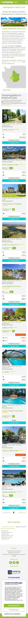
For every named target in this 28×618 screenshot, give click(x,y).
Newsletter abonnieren (14, 552)
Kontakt (14, 556)
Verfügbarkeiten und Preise (14, 140)
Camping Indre (5, 534)
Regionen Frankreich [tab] (21, 526)
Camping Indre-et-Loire (7, 535)
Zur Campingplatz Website (14, 142)
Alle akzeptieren (14, 605)
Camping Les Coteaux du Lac (10, 245)
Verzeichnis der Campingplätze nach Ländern (14, 554)
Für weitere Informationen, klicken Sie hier (14, 600)
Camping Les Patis (7, 328)
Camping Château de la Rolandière (12, 204)
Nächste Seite (21, 512)
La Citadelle (5, 372)
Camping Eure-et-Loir (6, 532)
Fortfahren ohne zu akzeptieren (12, 613)
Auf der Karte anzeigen (8, 126)
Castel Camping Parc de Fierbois (11, 286)
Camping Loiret (5, 539)
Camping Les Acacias (8, 129)
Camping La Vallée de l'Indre (10, 450)
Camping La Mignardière (9, 492)
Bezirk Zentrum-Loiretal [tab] (8, 526)
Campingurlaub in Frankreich (14, 62)
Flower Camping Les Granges (10, 165)
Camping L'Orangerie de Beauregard (12, 411)
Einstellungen (14, 610)
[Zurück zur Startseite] (9, 2)
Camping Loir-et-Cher (6, 537)
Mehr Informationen (6, 104)
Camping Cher (4, 530)
